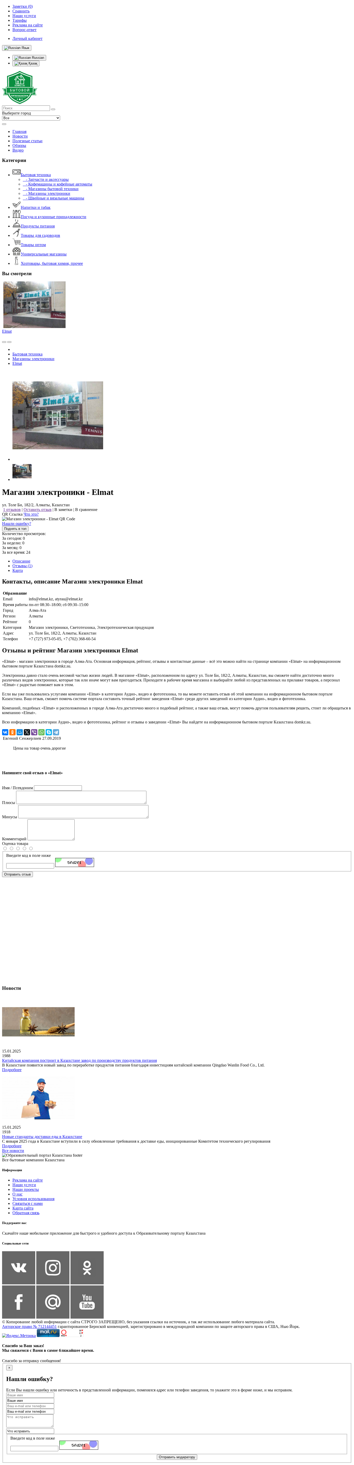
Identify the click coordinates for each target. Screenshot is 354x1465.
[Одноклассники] (12, 732)
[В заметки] (9, 342)
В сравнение (86, 509)
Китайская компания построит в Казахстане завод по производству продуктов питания (79, 1060)
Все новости (13, 1150)
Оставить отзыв (38, 509)
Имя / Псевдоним (17, 788)
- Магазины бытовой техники (51, 189)
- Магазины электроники (46, 193)
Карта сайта (22, 1208)
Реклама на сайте (27, 1180)
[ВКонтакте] (5, 732)
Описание (21, 561)
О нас (17, 1194)
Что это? (31, 514)
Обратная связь (25, 1213)
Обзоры (19, 145)
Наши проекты (25, 1189)
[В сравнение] (4, 342)
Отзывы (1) (22, 566)
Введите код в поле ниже (28, 855)
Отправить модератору (177, 1457)
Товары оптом (33, 245)
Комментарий (14, 839)
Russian (37, 58)
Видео (18, 150)
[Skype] (49, 732)
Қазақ (32, 63)
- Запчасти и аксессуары (46, 179)
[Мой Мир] (20, 732)
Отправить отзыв (17, 874)
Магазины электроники (33, 359)
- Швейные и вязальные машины (53, 198)
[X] (27, 732)
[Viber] (34, 732)
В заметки (63, 509)
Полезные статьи (27, 141)
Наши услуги (24, 1185)
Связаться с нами (27, 1203)
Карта (17, 570)
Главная (19, 131)
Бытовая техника (36, 175)
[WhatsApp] (41, 732)
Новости (20, 136)
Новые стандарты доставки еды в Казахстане (42, 1136)
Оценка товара (15, 843)
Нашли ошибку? (16, 523)
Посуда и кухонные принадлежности (53, 217)
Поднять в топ (15, 529)
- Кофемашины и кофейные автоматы (57, 184)
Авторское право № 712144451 (29, 1326)
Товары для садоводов (40, 235)
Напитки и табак (36, 207)
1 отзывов (12, 509)
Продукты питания (38, 226)
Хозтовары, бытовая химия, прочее (52, 263)
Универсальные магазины (44, 254)
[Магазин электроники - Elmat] (57, 459)
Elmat (7, 331)
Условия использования (33, 1199)
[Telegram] (56, 732)
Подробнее (12, 1070)
